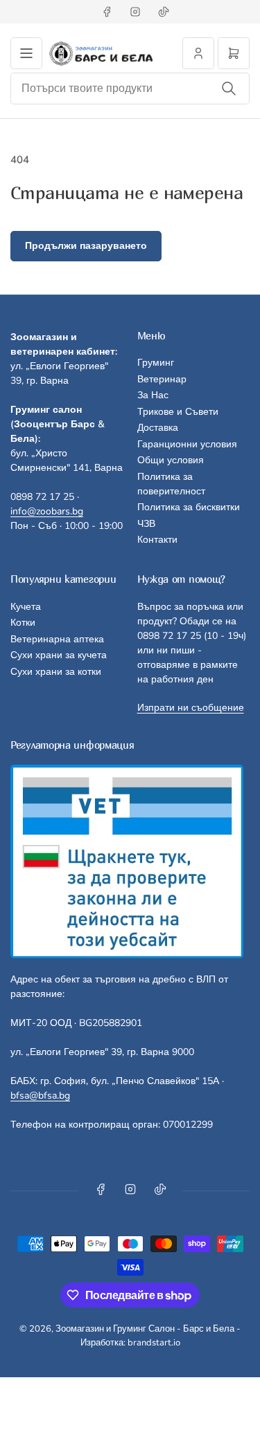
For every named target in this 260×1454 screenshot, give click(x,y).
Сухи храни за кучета (58, 655)
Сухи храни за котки (55, 671)
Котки (22, 622)
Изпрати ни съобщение (190, 707)
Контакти (157, 539)
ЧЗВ (146, 523)
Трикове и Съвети (177, 411)
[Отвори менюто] (26, 53)
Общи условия (170, 460)
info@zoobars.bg (46, 511)
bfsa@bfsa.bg (40, 1095)
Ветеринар (162, 379)
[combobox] (130, 88)
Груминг (155, 362)
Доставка (157, 427)
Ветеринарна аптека (57, 639)
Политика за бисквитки (188, 507)
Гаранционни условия (187, 444)
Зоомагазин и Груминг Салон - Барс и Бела (144, 1329)
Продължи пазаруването (86, 245)
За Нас (152, 395)
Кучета (25, 606)
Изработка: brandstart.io (130, 1342)
